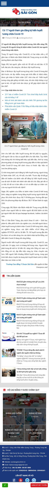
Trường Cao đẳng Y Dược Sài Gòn (20, 264)
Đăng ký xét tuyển (39, 485)
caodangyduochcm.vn (18, 462)
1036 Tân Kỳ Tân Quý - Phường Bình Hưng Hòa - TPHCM (27, 453)
